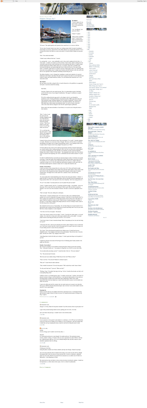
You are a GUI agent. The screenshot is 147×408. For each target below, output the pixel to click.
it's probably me (92, 151)
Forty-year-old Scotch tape (93, 160)
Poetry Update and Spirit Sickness (95, 163)
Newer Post (42, 402)
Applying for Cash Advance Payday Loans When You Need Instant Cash (95, 196)
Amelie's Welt (91, 165)
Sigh (89, 192)
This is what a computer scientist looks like (96, 127)
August (90, 58)
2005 (89, 121)
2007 (88, 49)
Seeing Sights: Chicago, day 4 (95, 89)
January (91, 117)
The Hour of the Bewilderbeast (95, 208)
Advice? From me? (93, 70)
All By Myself (92, 73)
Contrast (91, 63)
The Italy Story (92, 101)
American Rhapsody (93, 136)
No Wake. (91, 91)
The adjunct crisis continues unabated (96, 209)
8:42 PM (42, 325)
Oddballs (90, 200)
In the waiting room (92, 157)
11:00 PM (42, 363)
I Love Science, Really (93, 198)
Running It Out (92, 106)
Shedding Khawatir (92, 214)
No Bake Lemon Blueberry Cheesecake (96, 134)
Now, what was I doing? (93, 140)
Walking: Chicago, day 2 (94, 94)
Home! (90, 80)
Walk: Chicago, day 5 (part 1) (95, 85)
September (91, 56)
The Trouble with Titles (93, 168)
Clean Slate (90, 177)
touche (89, 203)
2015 (89, 35)
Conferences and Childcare (93, 215)
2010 (89, 44)
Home (62, 402)
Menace (89, 206)
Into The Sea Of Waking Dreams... (96, 176)
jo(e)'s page (90, 148)
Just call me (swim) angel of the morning (96, 129)
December (91, 51)
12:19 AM (42, 343)
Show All (104, 217)
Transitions (90, 149)
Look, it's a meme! (93, 72)
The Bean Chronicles (93, 211)
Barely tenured (91, 159)
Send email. (89, 19)
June (90, 61)
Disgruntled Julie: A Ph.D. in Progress (95, 132)
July (90, 60)
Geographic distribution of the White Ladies (96, 153)
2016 (89, 34)
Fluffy (90, 108)
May (90, 110)
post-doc (43, 328)
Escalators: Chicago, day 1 (95, 96)
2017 (89, 32)
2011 (89, 42)
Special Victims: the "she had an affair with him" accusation (96, 188)
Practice (89, 180)
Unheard (91, 75)
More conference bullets (94, 65)
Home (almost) (92, 82)
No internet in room (93, 98)
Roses (90, 103)
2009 (89, 46)
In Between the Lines (93, 194)
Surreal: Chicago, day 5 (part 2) (96, 84)
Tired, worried (92, 68)
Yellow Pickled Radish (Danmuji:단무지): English (96, 184)
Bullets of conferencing (94, 66)
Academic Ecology (92, 191)
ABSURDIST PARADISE (94, 162)
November (91, 53)
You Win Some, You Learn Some (95, 179)
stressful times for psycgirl (94, 172)
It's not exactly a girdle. (94, 104)
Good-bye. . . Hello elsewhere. (94, 212)
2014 (89, 37)
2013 (89, 39)
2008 (89, 48)
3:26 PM (42, 314)
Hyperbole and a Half (93, 205)
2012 (89, 41)
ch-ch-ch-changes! (92, 174)
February (91, 115)
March (90, 113)
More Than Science (92, 182)
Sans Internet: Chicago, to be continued (97, 87)
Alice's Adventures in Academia (95, 155)
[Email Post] (55, 296)
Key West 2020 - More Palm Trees (95, 146)
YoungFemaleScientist (93, 186)
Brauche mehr (91, 166)
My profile (89, 22)
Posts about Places (91, 26)
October (91, 54)
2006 (89, 119)
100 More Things (90, 25)
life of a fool (91, 202)
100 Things (89, 23)
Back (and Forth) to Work (94, 79)
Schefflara (91, 77)
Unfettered (90, 145)
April (90, 112)
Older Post (81, 402)
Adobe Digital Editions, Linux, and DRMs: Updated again (95, 137)
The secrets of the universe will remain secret (96, 170)
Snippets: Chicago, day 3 (94, 92)
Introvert (91, 99)
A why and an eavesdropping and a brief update (96, 142)
